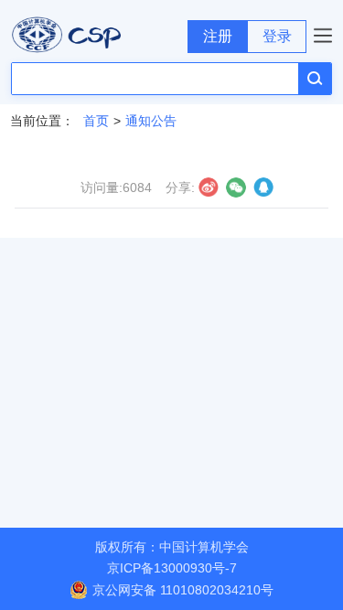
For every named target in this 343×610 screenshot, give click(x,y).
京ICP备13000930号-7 (172, 568)
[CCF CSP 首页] (93, 35)
